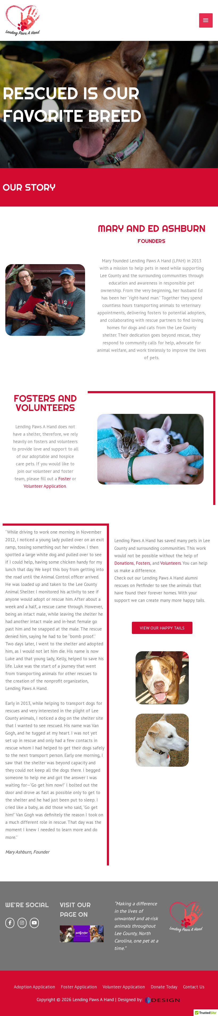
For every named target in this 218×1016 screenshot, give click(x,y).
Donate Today (164, 987)
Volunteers (170, 563)
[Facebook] (9, 923)
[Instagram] (22, 923)
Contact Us (193, 987)
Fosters (143, 563)
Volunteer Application (45, 486)
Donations (124, 563)
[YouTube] (34, 923)
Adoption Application (34, 987)
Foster (64, 479)
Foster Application (79, 987)
